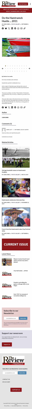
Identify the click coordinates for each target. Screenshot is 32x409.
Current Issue (23, 4)
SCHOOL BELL (14, 9)
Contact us (10, 324)
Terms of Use (25, 406)
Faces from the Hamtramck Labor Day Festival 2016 (16, 230)
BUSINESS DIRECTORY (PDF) (18, 11)
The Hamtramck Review (15, 403)
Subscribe (23, 318)
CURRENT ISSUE (16, 244)
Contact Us (6, 379)
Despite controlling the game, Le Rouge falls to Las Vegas (21, 284)
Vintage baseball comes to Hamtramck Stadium (14, 171)
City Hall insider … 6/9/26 (21, 270)
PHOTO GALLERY (23, 9)
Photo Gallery (15, 24)
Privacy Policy (7, 406)
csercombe (6, 24)
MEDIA (8, 11)
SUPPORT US (16, 389)
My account (6, 382)
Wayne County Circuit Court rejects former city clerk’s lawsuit (22, 260)
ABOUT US (6, 9)
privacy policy (20, 324)
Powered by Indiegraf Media (22, 404)
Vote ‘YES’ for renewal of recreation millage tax (21, 294)
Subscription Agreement (16, 406)
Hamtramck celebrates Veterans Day (13, 200)
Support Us (7, 344)
